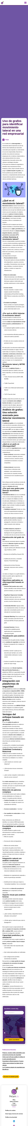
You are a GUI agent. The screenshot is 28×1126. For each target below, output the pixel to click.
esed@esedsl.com (19, 1029)
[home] (2, 2)
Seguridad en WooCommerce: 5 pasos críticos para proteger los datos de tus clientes (12, 1063)
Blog (14, 1099)
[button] (25, 3)
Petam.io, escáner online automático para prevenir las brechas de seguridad (13, 1054)
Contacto (14, 1105)
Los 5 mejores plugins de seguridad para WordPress (13, 1068)
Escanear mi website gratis (11, 1076)
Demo (14, 1106)
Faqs (14, 1103)
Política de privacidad (17, 1030)
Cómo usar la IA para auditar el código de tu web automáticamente (13, 1058)
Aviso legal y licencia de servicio (14, 1113)
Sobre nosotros (14, 1101)
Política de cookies (10, 1110)
